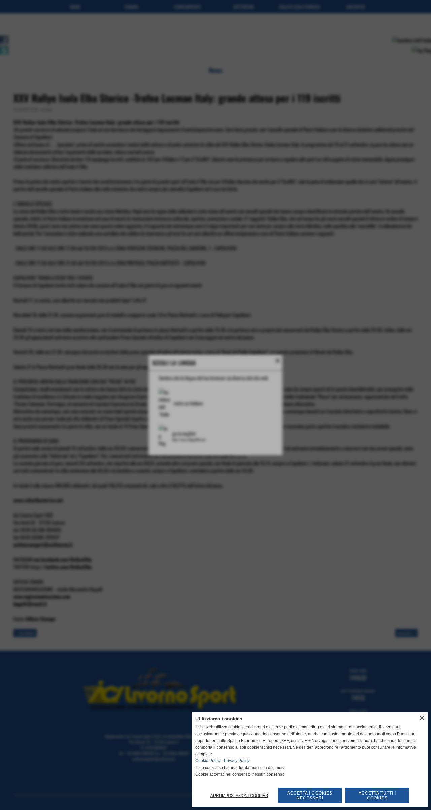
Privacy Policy (237, 760)
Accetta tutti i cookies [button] (377, 795)
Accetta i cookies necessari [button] (309, 795)
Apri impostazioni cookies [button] (239, 795)
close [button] (422, 718)
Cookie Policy (208, 760)
